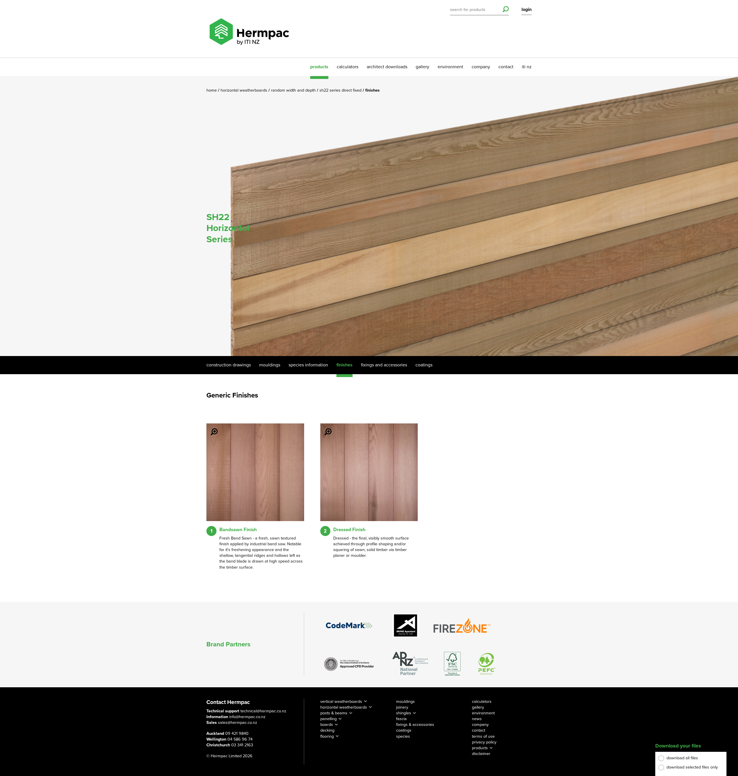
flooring (327, 736)
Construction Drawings (228, 365)
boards (326, 724)
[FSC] (452, 664)
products (319, 67)
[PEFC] (487, 664)
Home (212, 90)
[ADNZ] (410, 664)
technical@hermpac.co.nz (263, 711)
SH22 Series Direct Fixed (341, 90)
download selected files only (692, 767)
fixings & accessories (415, 724)
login (527, 9)
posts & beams (333, 713)
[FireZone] (462, 625)
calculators (347, 67)
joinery (402, 707)
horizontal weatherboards (343, 707)
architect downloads (387, 67)
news (477, 718)
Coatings (423, 365)
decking (327, 730)
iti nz (527, 67)
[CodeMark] (349, 625)
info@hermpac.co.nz (247, 716)
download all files (682, 758)
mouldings (405, 701)
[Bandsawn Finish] (210, 427)
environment (450, 67)
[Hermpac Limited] (249, 29)
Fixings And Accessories (384, 365)
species (403, 736)
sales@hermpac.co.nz (237, 722)
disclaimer (481, 753)
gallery (422, 67)
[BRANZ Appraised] (405, 625)
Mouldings (269, 365)
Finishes (344, 365)
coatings (403, 730)
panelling (328, 718)
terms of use (483, 736)
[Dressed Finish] (324, 427)
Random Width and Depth (294, 90)
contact (505, 67)
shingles (403, 713)
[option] (369, 216)
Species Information (308, 365)
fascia (401, 718)
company (481, 67)
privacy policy (484, 742)
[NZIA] (349, 664)
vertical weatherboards (341, 701)
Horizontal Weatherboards (244, 90)
